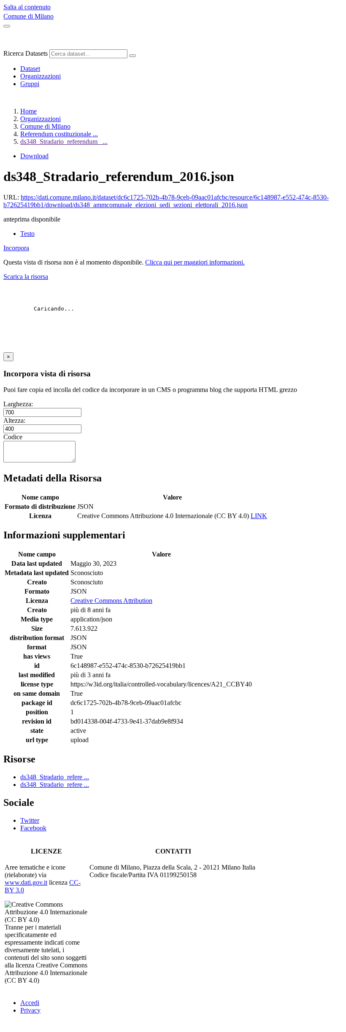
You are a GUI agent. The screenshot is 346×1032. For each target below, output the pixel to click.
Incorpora (16, 247)
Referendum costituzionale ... (59, 134)
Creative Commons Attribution (111, 600)
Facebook (33, 828)
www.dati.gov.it (26, 882)
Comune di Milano (28, 16)
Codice (12, 436)
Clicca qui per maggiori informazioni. (195, 262)
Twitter (29, 820)
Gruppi (29, 83)
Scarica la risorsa (25, 276)
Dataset (30, 68)
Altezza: (14, 420)
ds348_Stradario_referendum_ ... (64, 141)
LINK (259, 515)
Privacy (30, 1010)
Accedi (29, 1002)
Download (34, 155)
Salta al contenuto (27, 7)
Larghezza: (18, 404)
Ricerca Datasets (25, 53)
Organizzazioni (40, 76)
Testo (27, 233)
